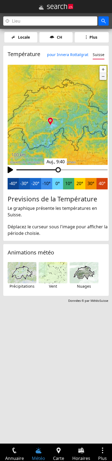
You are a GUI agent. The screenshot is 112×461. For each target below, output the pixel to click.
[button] (103, 69)
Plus (93, 37)
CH (59, 37)
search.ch (18, 162)
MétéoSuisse (99, 301)
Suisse (98, 54)
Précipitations (22, 286)
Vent (53, 286)
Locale (24, 37)
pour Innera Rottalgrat (67, 54)
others (71, 162)
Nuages (84, 286)
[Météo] (41, 7)
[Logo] (60, 6)
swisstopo (34, 162)
